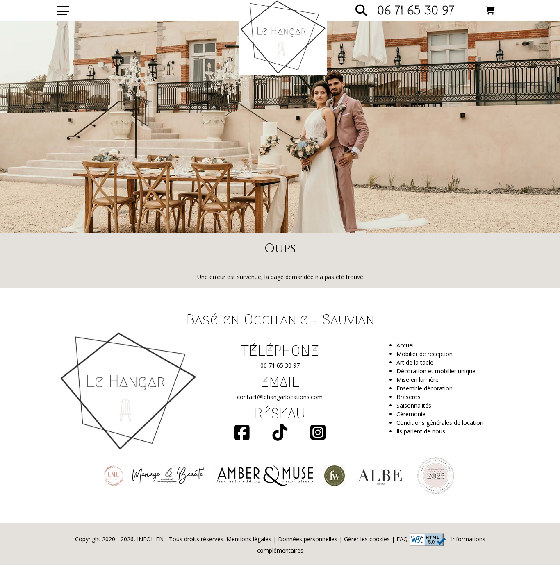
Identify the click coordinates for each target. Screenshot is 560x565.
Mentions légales (248, 539)
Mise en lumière (417, 379)
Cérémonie (411, 414)
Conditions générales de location (439, 423)
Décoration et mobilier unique (436, 371)
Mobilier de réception (424, 354)
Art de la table (414, 362)
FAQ (402, 539)
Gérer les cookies (367, 539)
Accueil (405, 345)
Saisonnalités (413, 405)
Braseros (408, 397)
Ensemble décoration (424, 388)
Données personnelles (307, 539)
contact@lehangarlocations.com (280, 397)
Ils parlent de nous (420, 431)
